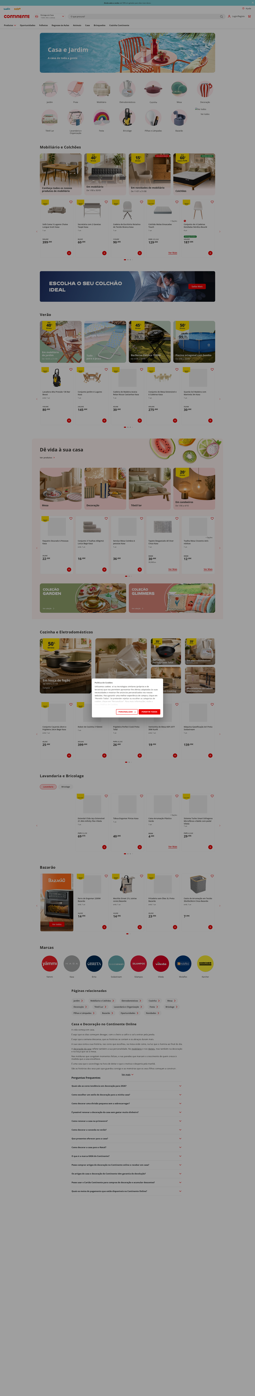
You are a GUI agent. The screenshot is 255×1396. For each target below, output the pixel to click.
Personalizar (125, 711)
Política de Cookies (109, 704)
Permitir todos (149, 711)
